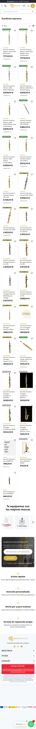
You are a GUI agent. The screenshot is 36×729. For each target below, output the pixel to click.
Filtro (5, 26)
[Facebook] (14, 646)
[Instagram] (18, 646)
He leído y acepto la (19, 563)
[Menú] (2, 6)
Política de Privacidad (25, 563)
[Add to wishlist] (15, 31)
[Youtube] (21, 646)
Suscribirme (10, 558)
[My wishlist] (28, 6)
